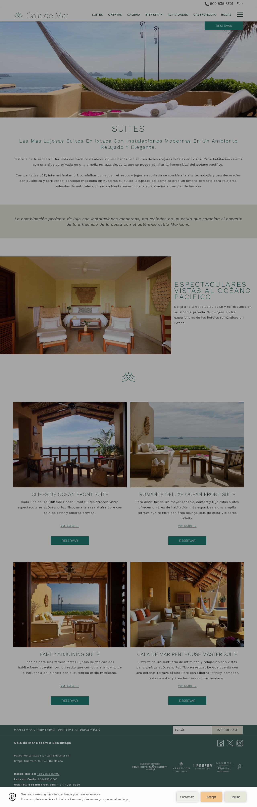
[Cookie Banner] (128, 797)
